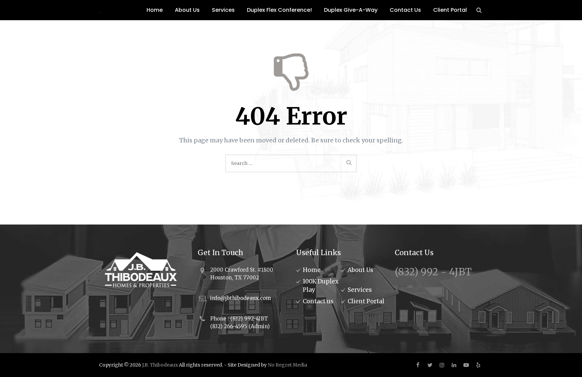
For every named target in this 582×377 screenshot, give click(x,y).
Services (223, 10)
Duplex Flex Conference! (279, 10)
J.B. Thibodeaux (160, 365)
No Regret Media (287, 365)
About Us (187, 10)
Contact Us (405, 10)
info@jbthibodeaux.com (240, 298)
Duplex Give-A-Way (351, 10)
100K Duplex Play (320, 286)
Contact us (318, 301)
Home (155, 10)
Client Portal (450, 10)
